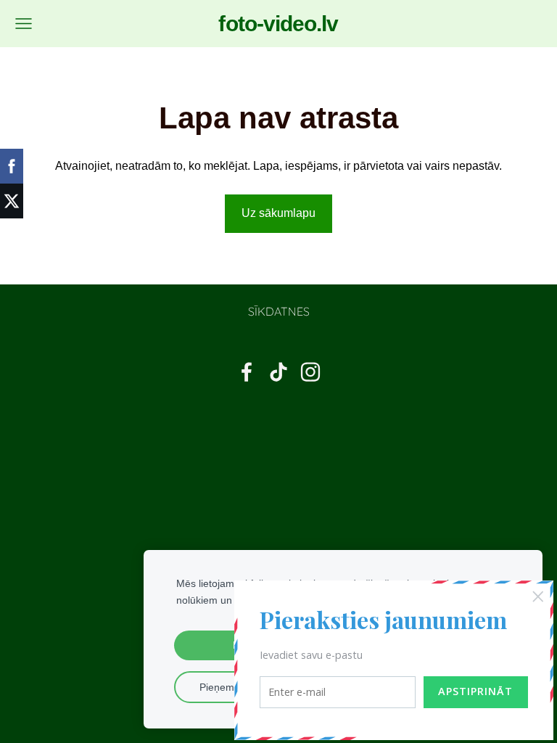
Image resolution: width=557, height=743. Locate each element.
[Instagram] (310, 372)
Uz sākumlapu (278, 213)
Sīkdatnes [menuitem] (279, 311)
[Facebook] (246, 372)
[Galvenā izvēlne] (24, 24)
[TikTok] (278, 372)
